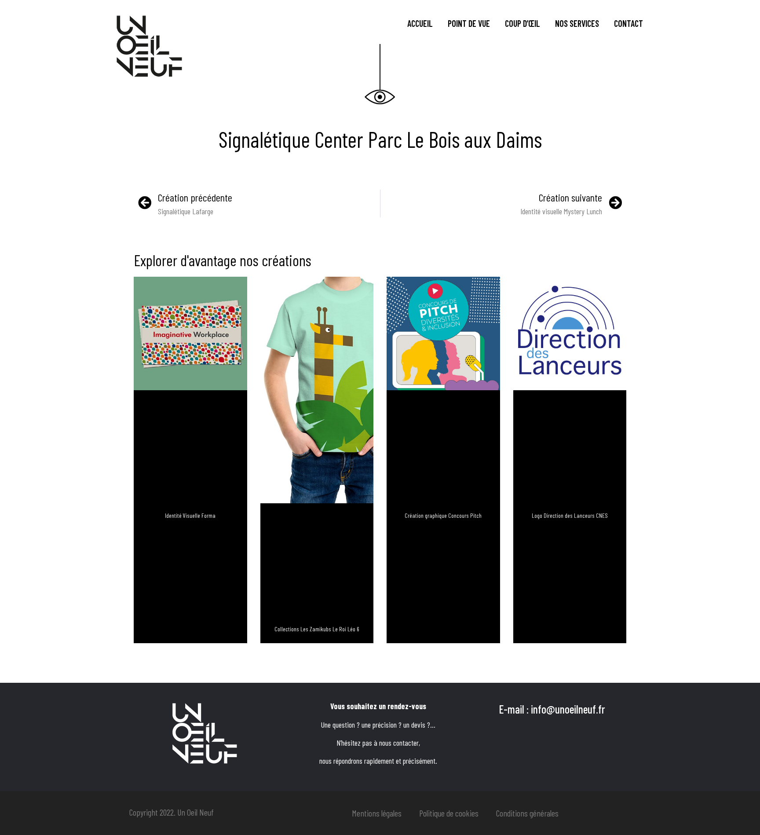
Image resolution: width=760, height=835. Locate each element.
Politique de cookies (449, 813)
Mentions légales (377, 813)
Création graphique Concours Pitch (443, 515)
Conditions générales (527, 813)
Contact (628, 23)
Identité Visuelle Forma (190, 515)
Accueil (420, 23)
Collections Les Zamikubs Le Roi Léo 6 (316, 629)
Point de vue (469, 23)
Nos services (577, 23)
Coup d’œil (522, 23)
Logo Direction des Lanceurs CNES (570, 515)
